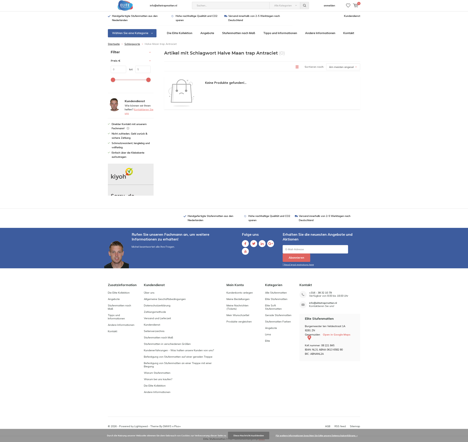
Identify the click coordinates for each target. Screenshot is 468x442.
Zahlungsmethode (155, 312)
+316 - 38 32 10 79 (320, 292)
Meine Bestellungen (238, 299)
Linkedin (262, 243)
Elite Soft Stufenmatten (273, 307)
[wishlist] (348, 5)
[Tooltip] (128, 129)
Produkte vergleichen (239, 321)
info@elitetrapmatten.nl (163, 5)
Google (270, 243)
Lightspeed (141, 426)
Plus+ (177, 426)
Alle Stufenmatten (276, 292)
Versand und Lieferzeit (157, 318)
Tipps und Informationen (280, 33)
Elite (267, 340)
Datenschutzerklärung (157, 305)
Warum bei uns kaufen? (158, 379)
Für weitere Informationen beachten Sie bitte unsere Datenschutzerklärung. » (317, 435)
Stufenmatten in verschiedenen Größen (167, 344)
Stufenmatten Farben (278, 321)
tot (129, 69)
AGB (327, 426)
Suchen (304, 5)
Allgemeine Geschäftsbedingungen (165, 299)
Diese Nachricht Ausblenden (248, 435)
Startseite (114, 44)
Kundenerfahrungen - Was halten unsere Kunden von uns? (179, 350)
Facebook (245, 243)
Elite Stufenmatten (276, 299)
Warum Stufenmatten (157, 372)
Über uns (149, 292)
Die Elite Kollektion (179, 33)
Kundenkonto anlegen (240, 292)
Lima (268, 334)
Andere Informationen (320, 33)
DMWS (167, 426)
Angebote (207, 33)
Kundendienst (352, 16)
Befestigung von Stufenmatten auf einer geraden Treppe (178, 356)
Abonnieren (296, 257)
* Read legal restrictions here (298, 264)
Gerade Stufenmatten (278, 315)
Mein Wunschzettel (238, 315)
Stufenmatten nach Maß (238, 33)
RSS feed (340, 426)
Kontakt (348, 33)
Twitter (253, 243)
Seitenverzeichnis (154, 331)
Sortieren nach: (314, 66)
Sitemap (355, 426)
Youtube (245, 251)
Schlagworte (132, 44)
